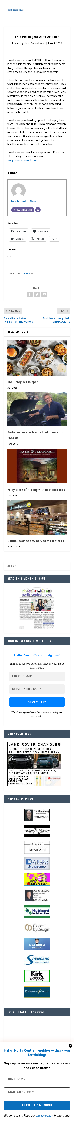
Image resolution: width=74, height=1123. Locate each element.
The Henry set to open (22, 382)
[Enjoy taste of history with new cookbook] (37, 466)
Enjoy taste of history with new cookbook (36, 490)
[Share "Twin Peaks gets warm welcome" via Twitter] (37, 294)
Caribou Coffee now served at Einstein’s (35, 541)
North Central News (35, 43)
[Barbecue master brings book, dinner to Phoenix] (37, 409)
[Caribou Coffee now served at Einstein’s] (37, 517)
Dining (26, 273)
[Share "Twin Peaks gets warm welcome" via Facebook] (29, 294)
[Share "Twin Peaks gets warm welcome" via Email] (44, 294)
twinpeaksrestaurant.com (22, 160)
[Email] (38, 209)
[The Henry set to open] (37, 357)
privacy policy (44, 1115)
